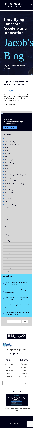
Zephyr (7, 271)
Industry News (9, 199)
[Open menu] (31, 4)
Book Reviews (9, 148)
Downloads (8, 187)
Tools (6, 259)
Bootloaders (8, 151)
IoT (6, 202)
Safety (7, 235)
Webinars (8, 265)
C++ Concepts (9, 160)
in (18, 353)
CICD (6, 166)
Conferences (9, 169)
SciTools (7, 238)
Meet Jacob (9, 370)
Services (9, 367)
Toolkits (24, 367)
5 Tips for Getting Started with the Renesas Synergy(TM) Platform (16, 84)
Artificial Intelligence (11, 142)
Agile (6, 139)
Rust (6, 232)
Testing (7, 253)
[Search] (25, 321)
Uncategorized (9, 262)
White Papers (9, 268)
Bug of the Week (10, 154)
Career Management (11, 163)
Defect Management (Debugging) (15, 175)
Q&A (6, 226)
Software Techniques (11, 250)
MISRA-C (7, 214)
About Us (9, 364)
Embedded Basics (10, 193)
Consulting (8, 172)
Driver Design (9, 190)
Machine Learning (10, 208)
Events (9, 374)
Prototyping (8, 223)
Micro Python (9, 211)
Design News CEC (10, 181)
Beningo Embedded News (13, 145)
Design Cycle (9, 178)
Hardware (8, 196)
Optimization (9, 217)
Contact (9, 377)
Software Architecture (12, 247)
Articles (24, 364)
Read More (8, 104)
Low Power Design (10, 205)
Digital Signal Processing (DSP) (14, 184)
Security (7, 241)
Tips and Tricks (9, 256)
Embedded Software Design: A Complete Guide (14, 122)
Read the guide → (10, 127)
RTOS (6, 229)
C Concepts (8, 157)
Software (8, 244)
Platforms (8, 220)
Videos (23, 370)
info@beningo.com (16, 349)
